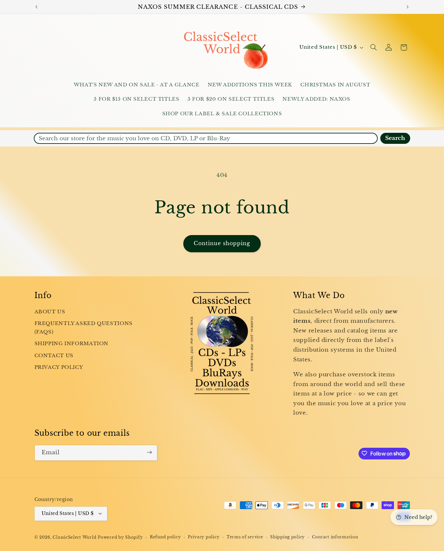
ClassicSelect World (74, 537)
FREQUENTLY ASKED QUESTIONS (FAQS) (83, 327)
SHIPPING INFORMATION (71, 344)
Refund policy (165, 537)
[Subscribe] (149, 452)
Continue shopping (222, 243)
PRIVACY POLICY (58, 367)
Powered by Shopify (120, 537)
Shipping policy (287, 537)
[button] (373, 47)
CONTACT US (53, 355)
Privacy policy (203, 537)
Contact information (335, 537)
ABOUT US (49, 312)
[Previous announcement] (36, 6)
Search (395, 138)
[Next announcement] (407, 6)
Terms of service (245, 537)
